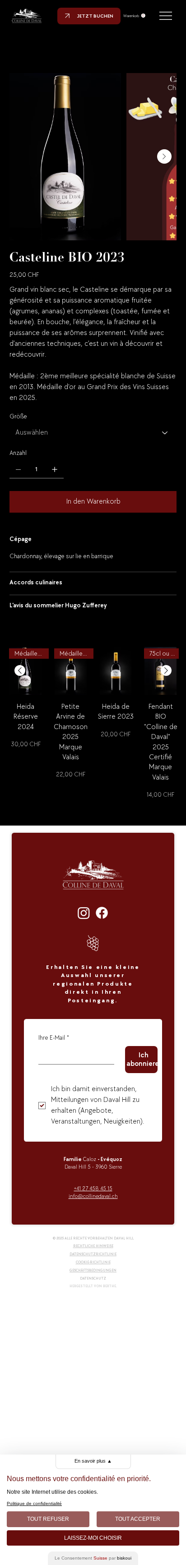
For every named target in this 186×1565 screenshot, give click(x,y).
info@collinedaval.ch (93, 1196)
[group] (93, 723)
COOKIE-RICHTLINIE (93, 1262)
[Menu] (166, 16)
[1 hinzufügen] (55, 469)
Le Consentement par (93, 1558)
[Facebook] (102, 913)
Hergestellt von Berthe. (93, 1286)
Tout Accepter (137, 1519)
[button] (134, 16)
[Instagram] (84, 913)
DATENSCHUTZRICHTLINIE (93, 1254)
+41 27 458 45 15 (93, 1188)
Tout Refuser (48, 1519)
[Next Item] (164, 156)
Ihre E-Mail (53, 1038)
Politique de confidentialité (34, 1503)
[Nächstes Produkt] (166, 670)
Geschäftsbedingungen (93, 1270)
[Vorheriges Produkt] (19, 670)
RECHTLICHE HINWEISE (93, 1246)
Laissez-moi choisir (93, 1538)
